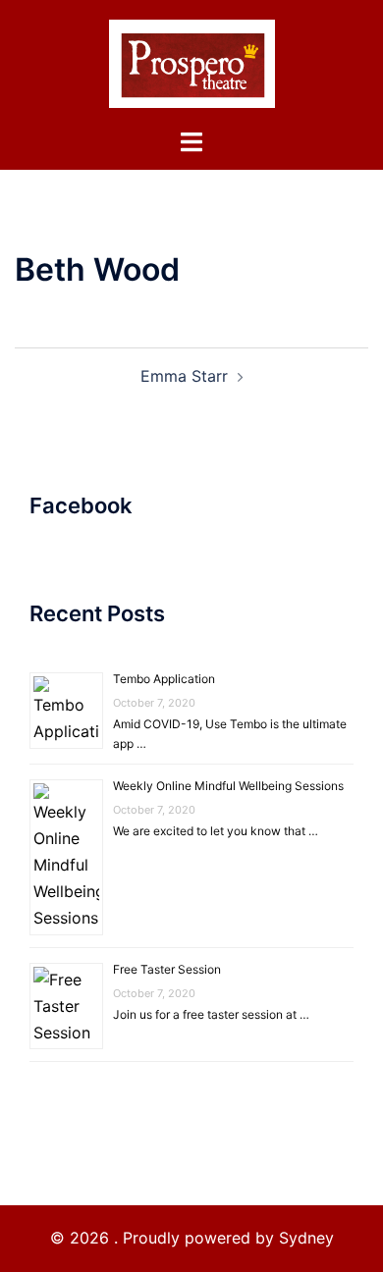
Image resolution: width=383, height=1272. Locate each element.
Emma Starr (184, 376)
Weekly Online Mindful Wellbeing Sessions (228, 785)
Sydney (306, 1237)
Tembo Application (164, 678)
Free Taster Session (167, 969)
